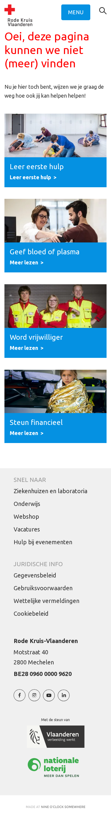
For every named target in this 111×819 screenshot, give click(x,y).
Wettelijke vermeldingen (46, 600)
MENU (75, 12)
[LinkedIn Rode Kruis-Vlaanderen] (64, 698)
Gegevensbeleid (35, 575)
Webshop (26, 516)
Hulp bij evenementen (43, 542)
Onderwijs (27, 503)
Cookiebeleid (31, 613)
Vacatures (27, 529)
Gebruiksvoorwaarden (43, 588)
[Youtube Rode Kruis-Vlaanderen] (49, 698)
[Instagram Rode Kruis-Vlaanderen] (34, 698)
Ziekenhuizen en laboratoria (50, 491)
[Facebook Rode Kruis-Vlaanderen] (19, 698)
